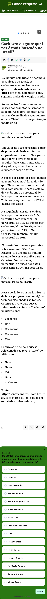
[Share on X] (12, 60)
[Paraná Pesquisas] (22, 4)
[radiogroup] (23, 526)
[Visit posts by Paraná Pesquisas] (4, 68)
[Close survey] (45, 449)
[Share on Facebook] (8, 60)
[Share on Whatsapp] (16, 60)
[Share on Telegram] (20, 60)
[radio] (5, 469)
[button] (5, 4)
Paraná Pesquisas (16, 66)
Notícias (5, 39)
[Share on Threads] (24, 60)
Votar (40, 591)
